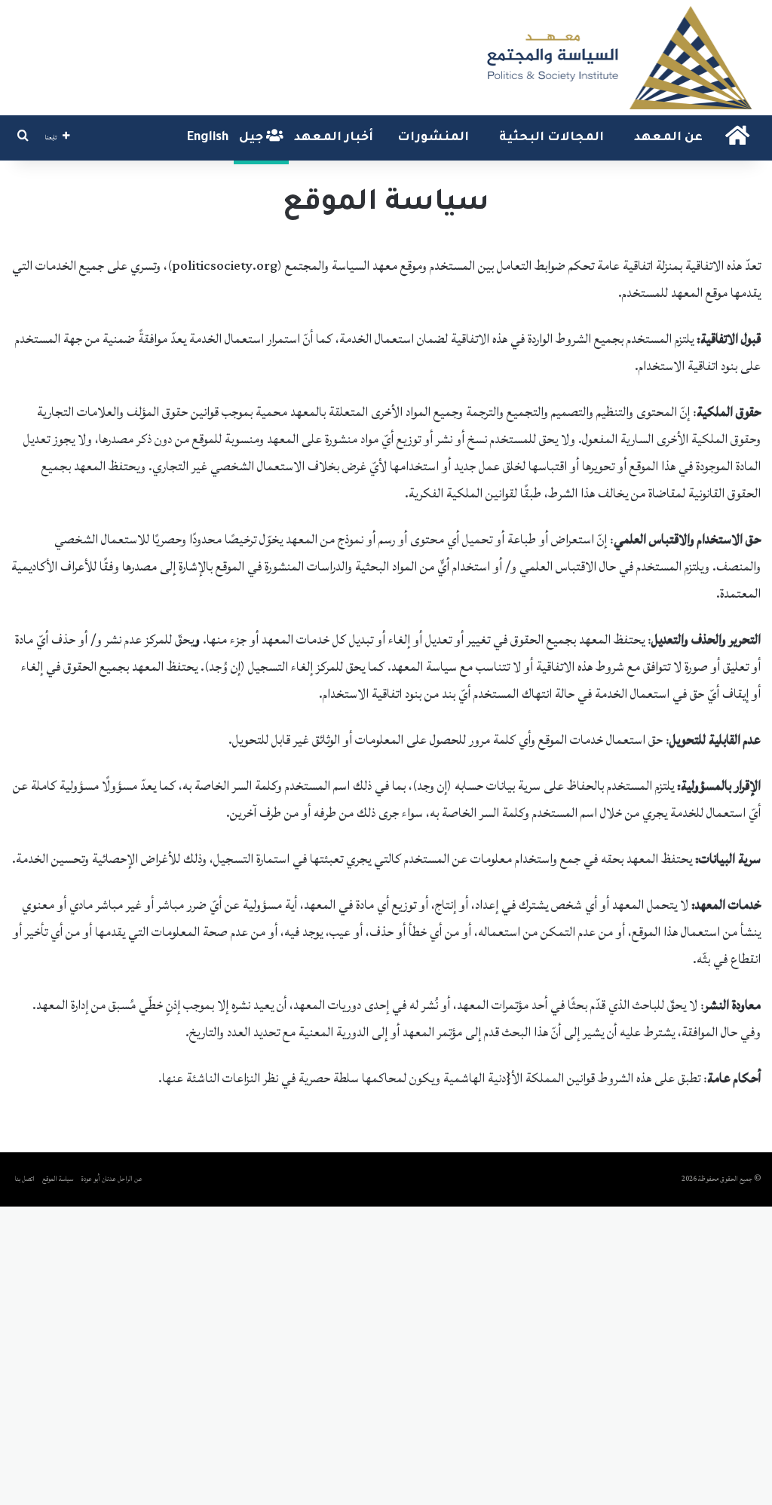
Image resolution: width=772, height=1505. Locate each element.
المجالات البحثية (551, 138)
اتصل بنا (25, 1179)
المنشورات (433, 138)
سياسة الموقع (57, 1179)
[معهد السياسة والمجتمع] (618, 58)
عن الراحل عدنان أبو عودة (112, 1179)
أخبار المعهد (333, 138)
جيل (252, 138)
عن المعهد (668, 138)
